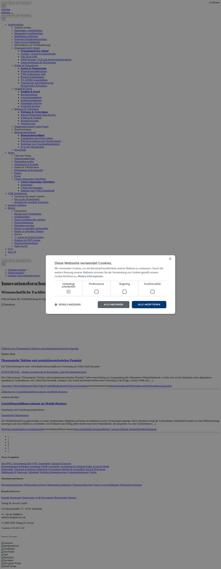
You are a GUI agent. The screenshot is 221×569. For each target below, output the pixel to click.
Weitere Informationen (90, 276)
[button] (68, 304)
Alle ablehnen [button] (113, 304)
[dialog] (110, 284)
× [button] (170, 259)
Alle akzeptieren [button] (149, 304)
